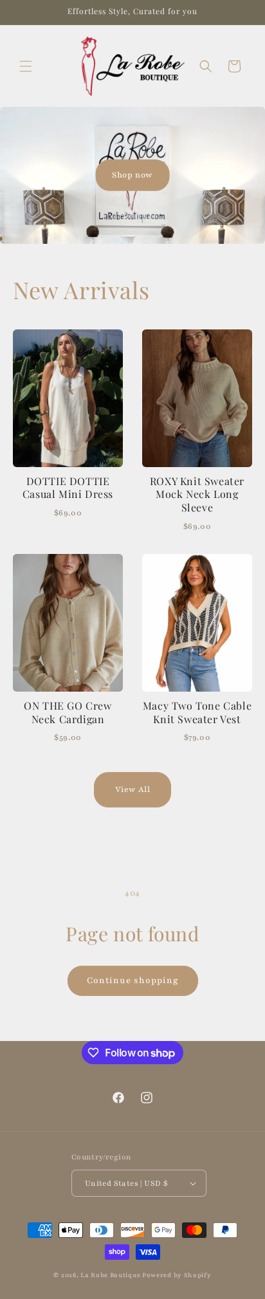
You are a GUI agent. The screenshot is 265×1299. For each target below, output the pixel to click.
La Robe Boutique (111, 1275)
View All (133, 789)
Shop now (132, 174)
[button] (26, 66)
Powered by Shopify (177, 1275)
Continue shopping (133, 980)
